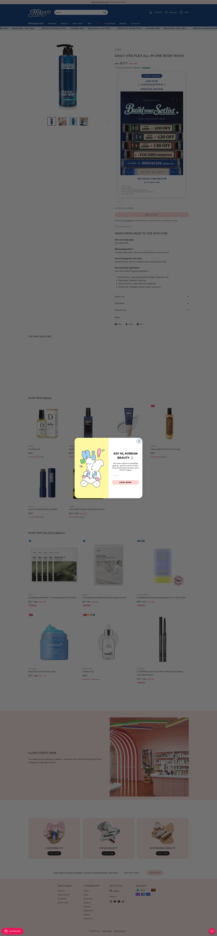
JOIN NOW (125, 482)
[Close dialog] (139, 441)
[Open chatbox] (212, 931)
